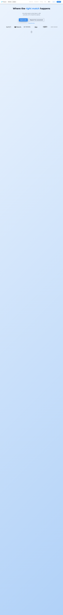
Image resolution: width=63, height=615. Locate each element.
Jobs (45, 1)
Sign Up (58, 1)
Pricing (41, 1)
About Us (31, 1)
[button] (36, 1)
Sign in (54, 1)
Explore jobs (23, 20)
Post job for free (31, 23)
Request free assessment (36, 20)
